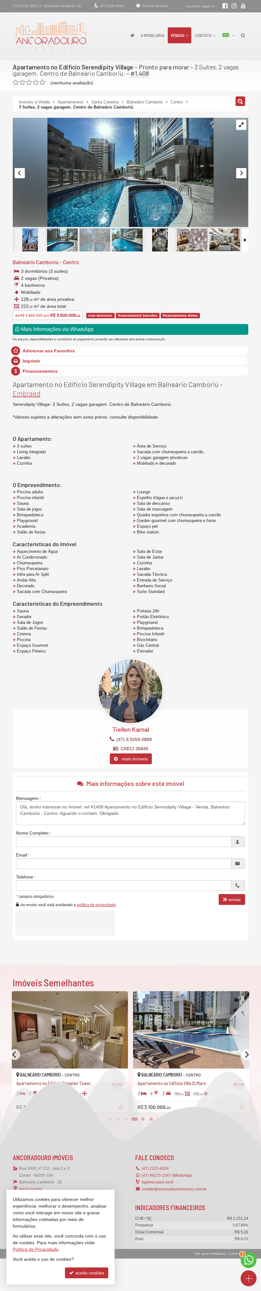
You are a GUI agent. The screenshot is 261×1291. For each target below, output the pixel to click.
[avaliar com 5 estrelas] (42, 82)
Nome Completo (32, 833)
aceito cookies (89, 1272)
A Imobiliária (152, 35)
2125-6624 (112, 6)
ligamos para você (157, 1182)
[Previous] (14, 1054)
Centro (71, 262)
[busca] (243, 35)
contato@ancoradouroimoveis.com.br (174, 1189)
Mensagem (27, 798)
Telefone (24, 876)
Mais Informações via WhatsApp (57, 329)
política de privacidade (96, 905)
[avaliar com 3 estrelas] (29, 82)
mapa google (30, 1189)
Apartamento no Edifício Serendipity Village (73, 67)
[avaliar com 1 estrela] (16, 82)
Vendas (178, 35)
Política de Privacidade (36, 1249)
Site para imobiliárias (210, 1254)
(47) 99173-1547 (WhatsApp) (167, 1175)
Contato (203, 35)
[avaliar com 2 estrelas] (22, 82)
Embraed (26, 393)
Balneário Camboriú (36, 262)
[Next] (246, 1054)
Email (21, 854)
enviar (235, 899)
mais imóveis (133, 758)
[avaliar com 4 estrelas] (36, 82)
